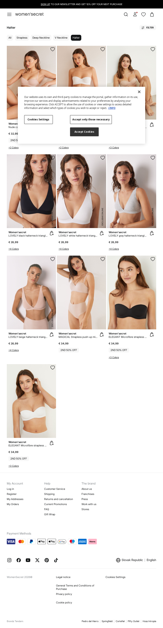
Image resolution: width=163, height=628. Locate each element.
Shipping (49, 494)
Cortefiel (120, 621)
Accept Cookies (84, 131)
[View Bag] (152, 14)
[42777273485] (102, 259)
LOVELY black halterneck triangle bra (28, 235)
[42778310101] (152, 259)
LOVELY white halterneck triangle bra (78, 235)
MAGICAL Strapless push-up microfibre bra (78, 336)
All (9, 37)
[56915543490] (52, 259)
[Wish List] (143, 14)
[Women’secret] (29, 14)
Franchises (88, 494)
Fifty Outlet (133, 621)
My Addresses (15, 499)
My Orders (13, 504)
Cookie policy (64, 602)
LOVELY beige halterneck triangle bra (28, 336)
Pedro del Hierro (90, 621)
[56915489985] (102, 49)
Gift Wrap (49, 514)
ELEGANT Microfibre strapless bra (128, 336)
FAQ (46, 509)
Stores (85, 509)
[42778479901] (52, 367)
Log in (10, 488)
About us (87, 488)
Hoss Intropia (149, 621)
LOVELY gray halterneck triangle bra (128, 235)
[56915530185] (52, 157)
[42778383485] (152, 49)
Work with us (89, 504)
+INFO (111, 108)
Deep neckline (41, 37)
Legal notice (63, 577)
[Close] (139, 92)
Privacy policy (64, 594)
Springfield (107, 621)
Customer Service (54, 488)
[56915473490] (52, 49)
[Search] (125, 14)
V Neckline (61, 37)
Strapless (22, 37)
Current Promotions (55, 504)
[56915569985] (102, 157)
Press (85, 499)
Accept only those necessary (91, 119)
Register (12, 494)
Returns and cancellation (58, 499)
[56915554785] (152, 157)
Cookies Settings (115, 577)
